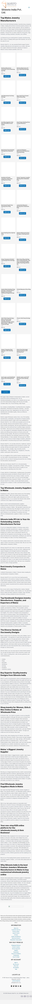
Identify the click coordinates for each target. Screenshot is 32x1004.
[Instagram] (16, 986)
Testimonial (16, 955)
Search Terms (16, 933)
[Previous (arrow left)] (2, 1003)
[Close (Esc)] (13, 1001)
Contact (16, 934)
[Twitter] (13, 986)
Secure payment (16, 948)
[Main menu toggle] (29, 7)
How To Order (16, 957)
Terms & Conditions (16, 953)
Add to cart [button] (7, 76)
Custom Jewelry (16, 947)
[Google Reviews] (18, 986)
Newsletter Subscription (16, 939)
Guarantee (16, 952)
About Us (16, 928)
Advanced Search (16, 938)
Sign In (16, 962)
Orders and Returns (16, 936)
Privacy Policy (16, 931)
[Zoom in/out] (2, 1001)
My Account (16, 964)
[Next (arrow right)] (5, 1003)
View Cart (16, 965)
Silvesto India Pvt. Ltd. (11, 11)
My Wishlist (16, 967)
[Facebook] (11, 986)
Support (16, 950)
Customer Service (16, 929)
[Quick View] (2, 76)
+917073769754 (16, 981)
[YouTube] (20, 986)
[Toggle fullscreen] (5, 1001)
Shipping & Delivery (16, 945)
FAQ (16, 969)
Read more (7, 238)
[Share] (9, 1001)
